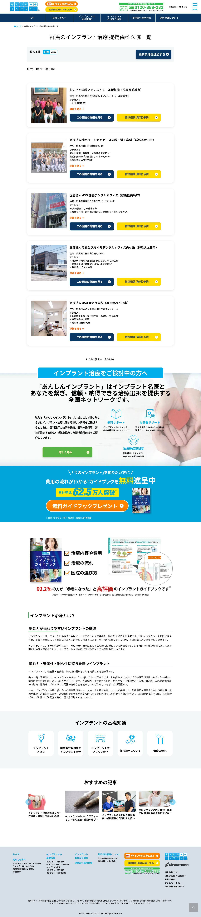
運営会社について (169, 17)
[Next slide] (173, 802)
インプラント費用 (53, 867)
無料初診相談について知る (23, 869)
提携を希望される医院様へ (175, 875)
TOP (31, 17)
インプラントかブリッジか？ (57, 864)
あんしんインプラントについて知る (27, 863)
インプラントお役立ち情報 (114, 18)
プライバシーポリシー (174, 882)
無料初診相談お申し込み (107, 858)
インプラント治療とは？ (56, 861)
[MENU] (195, 5)
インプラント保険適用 (55, 870)
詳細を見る (75, 109)
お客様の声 (17, 871)
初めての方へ (59, 17)
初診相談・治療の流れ (107, 861)
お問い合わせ (170, 879)
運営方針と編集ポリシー (174, 886)
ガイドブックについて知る (23, 866)
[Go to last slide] (28, 802)
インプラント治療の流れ (56, 872)
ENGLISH (173, 6)
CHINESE (183, 6)
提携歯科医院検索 (141, 17)
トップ (18, 26)
